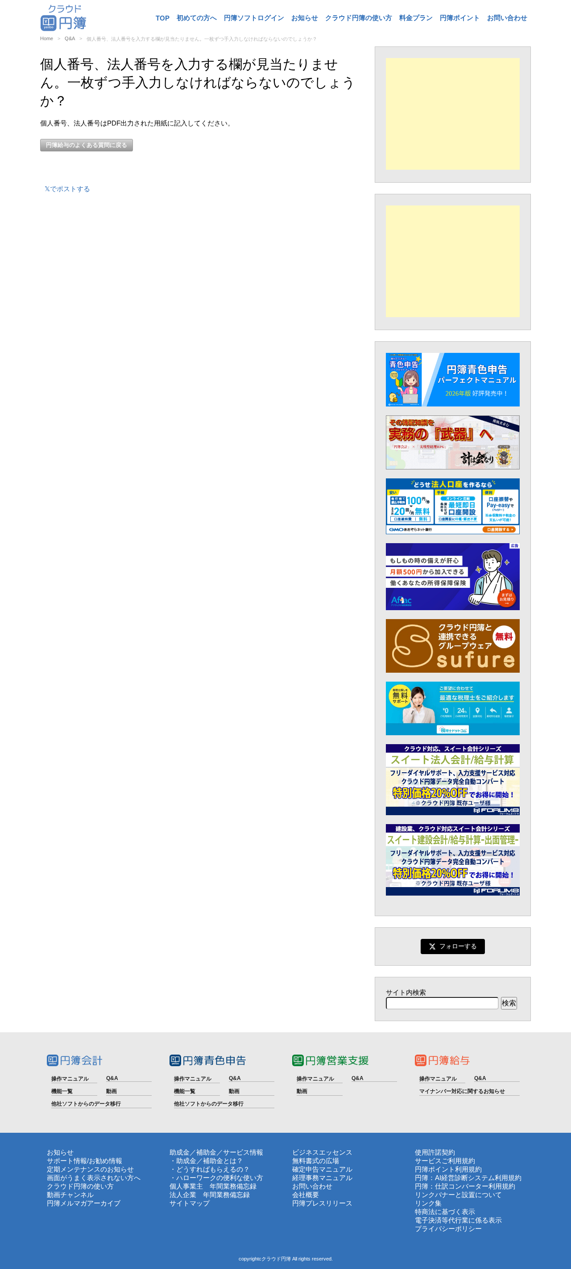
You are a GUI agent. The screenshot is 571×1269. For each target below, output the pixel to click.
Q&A (70, 38)
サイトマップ (190, 1203)
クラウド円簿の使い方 (358, 17)
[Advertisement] (453, 114)
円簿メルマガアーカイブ (83, 1203)
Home (46, 38)
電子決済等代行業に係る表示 (458, 1220)
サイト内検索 (406, 992)
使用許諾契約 (435, 1152)
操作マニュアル (70, 1079)
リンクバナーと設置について (458, 1194)
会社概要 (305, 1194)
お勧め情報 (105, 1160)
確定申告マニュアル (322, 1169)
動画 (111, 1091)
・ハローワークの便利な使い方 (216, 1177)
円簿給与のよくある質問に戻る (86, 145)
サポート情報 (67, 1160)
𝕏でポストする (67, 189)
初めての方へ (197, 17)
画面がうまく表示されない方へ (94, 1177)
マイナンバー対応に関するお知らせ (462, 1091)
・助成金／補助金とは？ (206, 1160)
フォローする (458, 946)
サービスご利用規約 (445, 1160)
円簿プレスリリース (322, 1203)
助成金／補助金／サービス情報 (216, 1152)
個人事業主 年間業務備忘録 (213, 1186)
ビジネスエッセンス (322, 1152)
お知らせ (304, 17)
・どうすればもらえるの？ (210, 1169)
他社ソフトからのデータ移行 (86, 1104)
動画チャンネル (70, 1194)
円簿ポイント (460, 17)
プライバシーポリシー (448, 1228)
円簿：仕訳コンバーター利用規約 (465, 1186)
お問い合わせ (507, 17)
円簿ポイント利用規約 (448, 1169)
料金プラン (416, 17)
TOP (163, 18)
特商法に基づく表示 (445, 1211)
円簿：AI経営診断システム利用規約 (468, 1177)
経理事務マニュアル (322, 1177)
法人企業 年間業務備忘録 (210, 1194)
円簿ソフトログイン (254, 17)
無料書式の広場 (315, 1160)
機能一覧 (62, 1091)
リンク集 (428, 1203)
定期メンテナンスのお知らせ (90, 1169)
